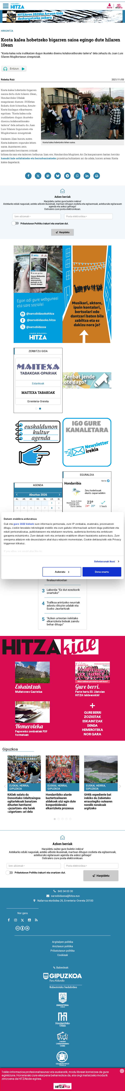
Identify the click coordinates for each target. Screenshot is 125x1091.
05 (122, 79)
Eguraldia (87, 474)
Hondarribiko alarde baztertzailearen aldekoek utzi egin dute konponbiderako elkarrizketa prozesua (61, 801)
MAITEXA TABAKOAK (38, 392)
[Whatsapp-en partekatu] (77, 176)
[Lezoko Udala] (62, 1039)
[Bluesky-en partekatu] (57, 176)
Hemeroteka (92, 730)
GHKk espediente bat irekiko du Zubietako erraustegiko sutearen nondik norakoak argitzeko (98, 801)
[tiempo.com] (108, 480)
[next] (59, 495)
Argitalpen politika (62, 941)
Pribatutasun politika (62, 950)
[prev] (17, 495)
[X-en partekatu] (38, 176)
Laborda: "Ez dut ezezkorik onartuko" (63, 591)
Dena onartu (102, 571)
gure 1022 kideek (24, 524)
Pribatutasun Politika (32, 223)
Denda (92, 725)
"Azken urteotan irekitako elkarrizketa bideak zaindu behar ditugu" (63, 621)
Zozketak (92, 717)
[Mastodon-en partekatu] (48, 176)
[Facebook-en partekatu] (28, 176)
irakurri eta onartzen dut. (45, 223)
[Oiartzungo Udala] (62, 1058)
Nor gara (92, 734)
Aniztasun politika (62, 946)
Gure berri (92, 712)
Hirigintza (7, 31)
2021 (114, 79)
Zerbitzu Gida (38, 351)
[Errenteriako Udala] (62, 1000)
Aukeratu (60, 571)
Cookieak (62, 955)
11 (119, 79)
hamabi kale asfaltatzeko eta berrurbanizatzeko (28, 158)
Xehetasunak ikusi (104, 561)
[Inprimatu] (96, 176)
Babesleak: (62, 967)
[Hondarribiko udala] (62, 1019)
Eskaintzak (93, 721)
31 (47, 503)
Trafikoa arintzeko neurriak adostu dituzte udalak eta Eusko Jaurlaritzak (63, 605)
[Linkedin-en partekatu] (87, 176)
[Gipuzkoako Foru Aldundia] (62, 980)
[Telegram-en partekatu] (67, 176)
